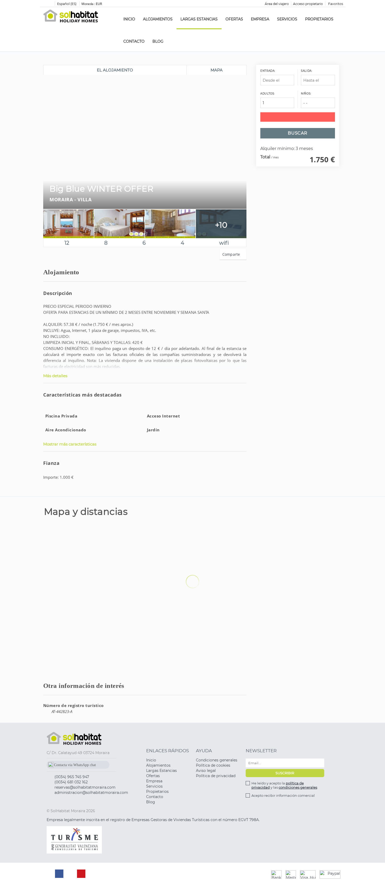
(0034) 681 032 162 (71, 782)
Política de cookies (213, 765)
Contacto (134, 41)
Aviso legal (206, 770)
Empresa (260, 19)
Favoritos (335, 4)
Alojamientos (158, 19)
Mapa (217, 70)
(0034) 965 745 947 (71, 776)
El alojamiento (115, 70)
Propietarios (319, 19)
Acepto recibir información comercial (283, 795)
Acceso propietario (308, 4)
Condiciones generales (216, 760)
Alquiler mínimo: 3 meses (286, 149)
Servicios (287, 19)
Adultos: (267, 93)
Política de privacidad (215, 775)
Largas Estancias (199, 19)
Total (265, 157)
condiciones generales (298, 787)
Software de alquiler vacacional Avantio (172, 874)
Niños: (306, 93)
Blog (157, 41)
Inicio (129, 19)
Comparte (231, 254)
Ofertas (234, 19)
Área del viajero (277, 4)
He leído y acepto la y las (284, 785)
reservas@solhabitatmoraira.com (85, 787)
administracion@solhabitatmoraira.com (91, 792)
